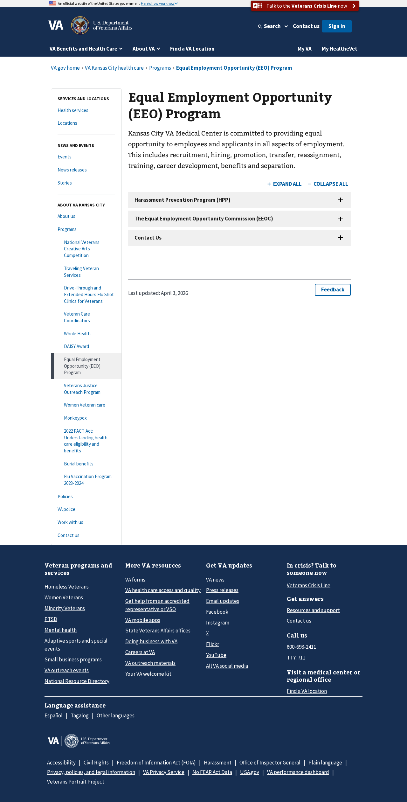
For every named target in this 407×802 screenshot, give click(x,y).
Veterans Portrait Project (75, 781)
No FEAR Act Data (212, 772)
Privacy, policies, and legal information (91, 772)
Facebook (217, 611)
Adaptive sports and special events (76, 644)
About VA (144, 48)
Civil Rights (96, 762)
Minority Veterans (65, 608)
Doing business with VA (151, 641)
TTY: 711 (296, 657)
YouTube (216, 655)
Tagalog (80, 715)
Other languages (116, 715)
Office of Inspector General (269, 762)
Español (54, 715)
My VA (305, 48)
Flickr (212, 644)
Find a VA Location (192, 48)
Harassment (217, 762)
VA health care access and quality (163, 590)
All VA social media (227, 665)
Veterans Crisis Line (308, 585)
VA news (215, 579)
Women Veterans (64, 597)
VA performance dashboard (298, 772)
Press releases (222, 590)
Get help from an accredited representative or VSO (157, 604)
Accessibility (61, 762)
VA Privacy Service (163, 772)
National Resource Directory (77, 681)
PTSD (51, 619)
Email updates (222, 600)
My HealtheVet (339, 48)
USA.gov (249, 772)
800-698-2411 (301, 646)
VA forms (135, 579)
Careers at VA (140, 652)
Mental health (61, 629)
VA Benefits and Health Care (83, 48)
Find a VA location (307, 690)
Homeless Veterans (67, 586)
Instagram (217, 622)
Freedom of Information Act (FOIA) (156, 762)
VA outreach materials (150, 662)
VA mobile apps (142, 620)
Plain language (325, 762)
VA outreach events (67, 670)
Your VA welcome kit (148, 673)
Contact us (306, 26)
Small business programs (73, 659)
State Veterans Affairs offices (157, 630)
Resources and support (313, 610)
